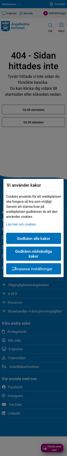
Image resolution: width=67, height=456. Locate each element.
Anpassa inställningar (33, 268)
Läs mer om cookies (21, 224)
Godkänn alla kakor (33, 238)
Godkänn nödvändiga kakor (33, 254)
